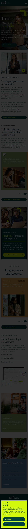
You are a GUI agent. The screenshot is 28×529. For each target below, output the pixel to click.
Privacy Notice (7, 514)
